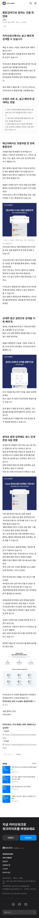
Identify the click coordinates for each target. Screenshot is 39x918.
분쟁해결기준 (6, 865)
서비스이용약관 (7, 858)
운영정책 (5, 861)
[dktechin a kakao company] (13, 848)
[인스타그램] (25, 904)
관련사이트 (7, 912)
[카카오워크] (9, 3)
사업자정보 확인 (24, 886)
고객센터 (5, 869)
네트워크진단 (6, 872)
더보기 (34, 763)
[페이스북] (19, 904)
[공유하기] (8, 754)
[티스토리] (13, 904)
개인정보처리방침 (7, 854)
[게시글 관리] (11, 754)
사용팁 (4, 20)
